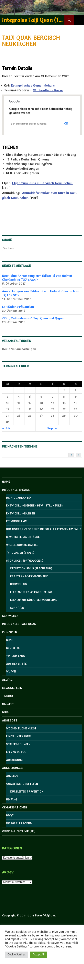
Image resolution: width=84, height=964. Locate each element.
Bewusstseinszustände (23, 537)
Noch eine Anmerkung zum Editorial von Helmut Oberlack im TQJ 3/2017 (37, 278)
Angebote (9, 720)
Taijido (7, 696)
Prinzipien (9, 632)
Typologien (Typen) (20, 552)
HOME (6, 481)
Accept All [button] (38, 954)
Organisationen (14, 807)
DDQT (10, 815)
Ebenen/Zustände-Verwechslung (33, 599)
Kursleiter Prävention (26, 791)
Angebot (12, 775)
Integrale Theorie (16, 490)
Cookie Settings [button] (17, 954)
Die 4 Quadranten (19, 497)
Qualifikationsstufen (22, 783)
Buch (6, 712)
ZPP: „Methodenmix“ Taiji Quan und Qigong (33, 318)
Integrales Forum (19, 823)
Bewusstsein (12, 688)
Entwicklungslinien (20, 513)
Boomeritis (18, 584)
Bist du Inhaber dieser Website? (29, 123)
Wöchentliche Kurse (48, 90)
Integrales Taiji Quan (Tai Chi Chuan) (33, 20)
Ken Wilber (10, 616)
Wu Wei (11, 671)
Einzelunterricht (19, 736)
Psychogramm (16, 521)
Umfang (11, 799)
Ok (66, 123)
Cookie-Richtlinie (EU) (18, 831)
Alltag (7, 679)
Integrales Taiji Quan (19, 624)
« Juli (6, 428)
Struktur (13, 648)
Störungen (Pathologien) (24, 560)
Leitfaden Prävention (18, 307)
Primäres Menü (79, 20)
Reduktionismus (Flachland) (31, 568)
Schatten (17, 607)
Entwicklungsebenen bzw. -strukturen (34, 505)
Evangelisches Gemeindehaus (33, 85)
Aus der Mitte (16, 663)
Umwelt (8, 704)
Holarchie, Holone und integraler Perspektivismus (43, 529)
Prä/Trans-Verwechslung (29, 576)
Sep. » (52, 428)
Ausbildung (14, 759)
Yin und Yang (15, 655)
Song (9, 640)
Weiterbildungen (18, 744)
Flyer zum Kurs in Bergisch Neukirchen (42, 183)
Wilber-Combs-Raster (22, 545)
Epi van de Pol (16, 752)
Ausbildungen (12, 768)
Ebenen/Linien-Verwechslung (31, 592)
